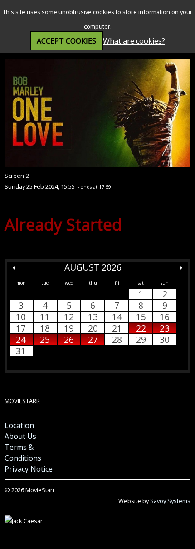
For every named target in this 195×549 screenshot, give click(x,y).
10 (21, 317)
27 (93, 339)
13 (93, 317)
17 (21, 328)
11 (45, 317)
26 (69, 339)
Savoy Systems (170, 501)
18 (45, 328)
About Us (20, 436)
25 (45, 339)
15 (141, 317)
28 (117, 339)
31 (21, 351)
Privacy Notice (29, 469)
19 (69, 328)
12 (69, 317)
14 (117, 317)
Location (19, 425)
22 (141, 328)
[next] (181, 268)
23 (165, 328)
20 (93, 328)
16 (165, 317)
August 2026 (93, 267)
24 (21, 339)
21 (117, 328)
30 (165, 339)
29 (141, 339)
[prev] (14, 268)
